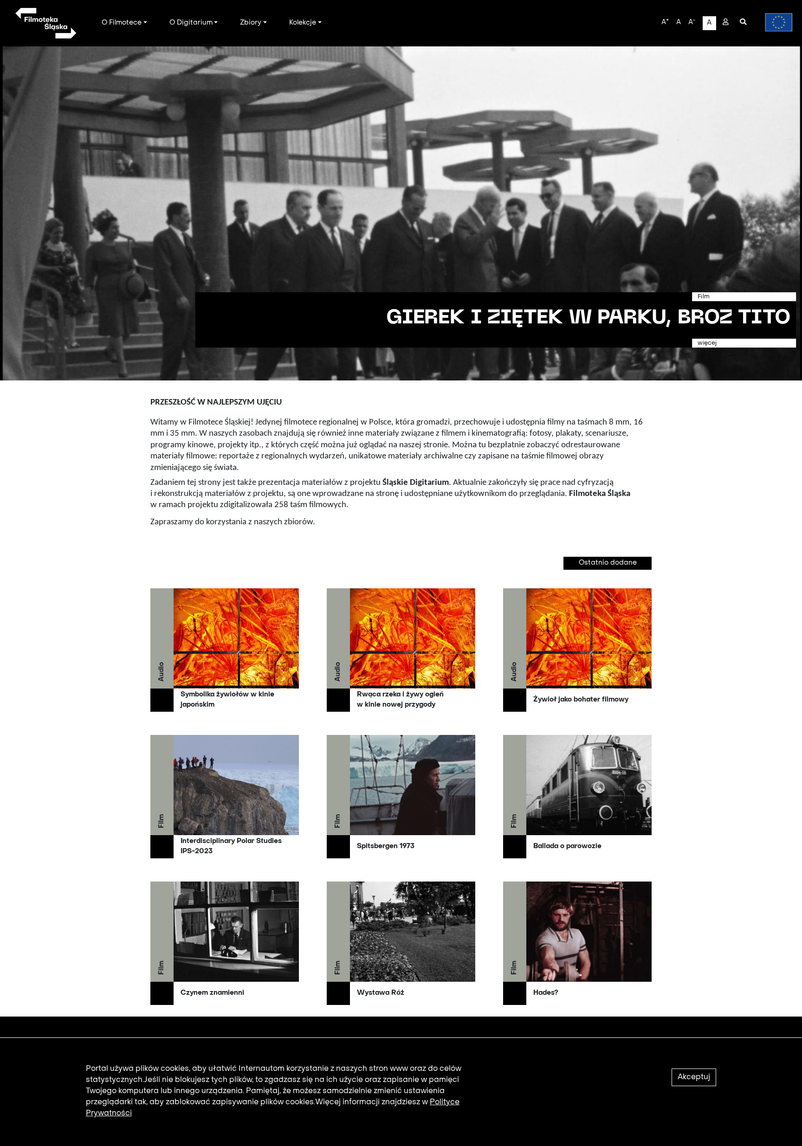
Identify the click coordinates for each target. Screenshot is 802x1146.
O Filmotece (122, 22)
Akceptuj (694, 1077)
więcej (707, 343)
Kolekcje (302, 22)
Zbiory (250, 22)
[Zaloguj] (725, 23)
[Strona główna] (45, 23)
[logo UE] (774, 22)
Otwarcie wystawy (675, 318)
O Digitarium (191, 22)
